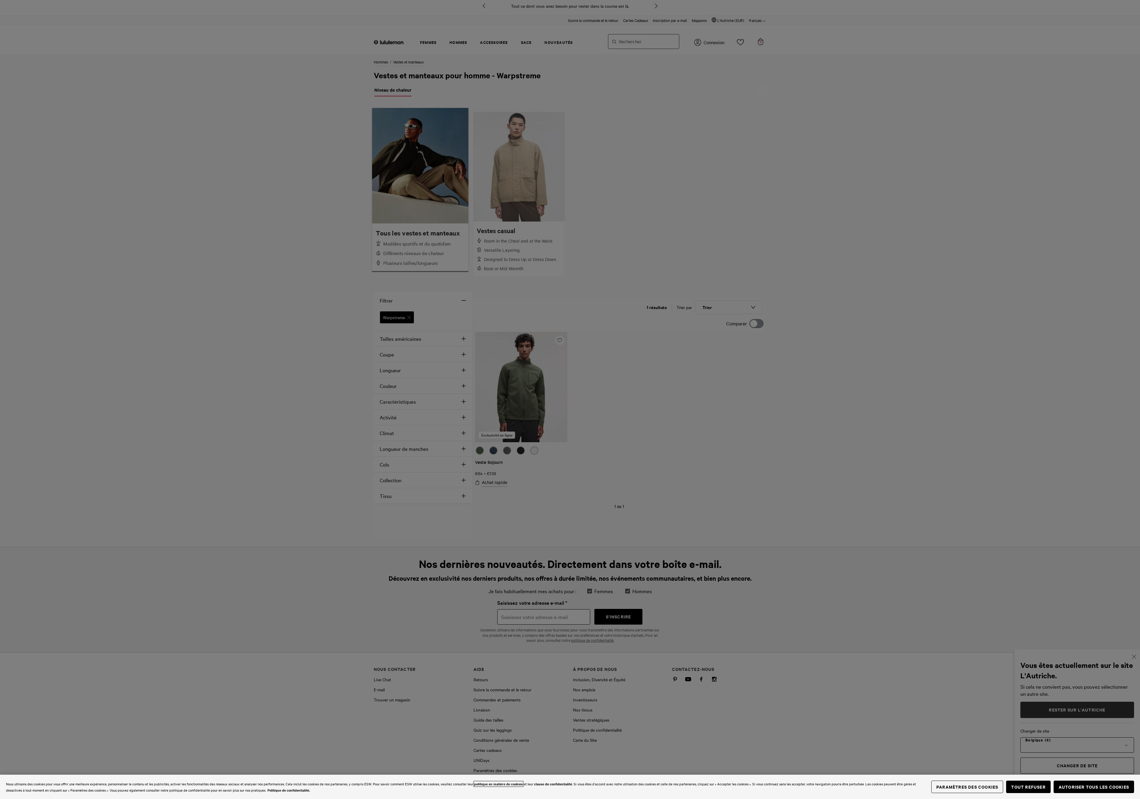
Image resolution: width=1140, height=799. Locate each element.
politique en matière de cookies (498, 784)
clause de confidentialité (553, 784)
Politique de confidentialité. (288, 790)
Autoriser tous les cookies (1094, 787)
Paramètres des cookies (967, 787)
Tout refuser (1028, 787)
